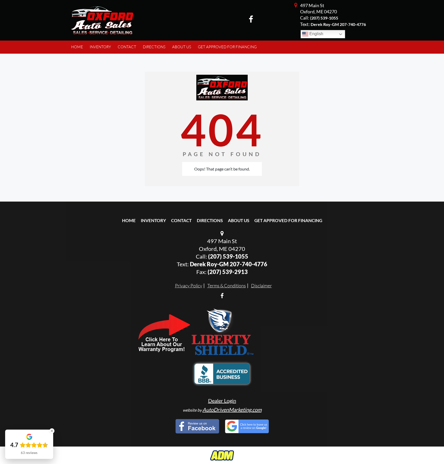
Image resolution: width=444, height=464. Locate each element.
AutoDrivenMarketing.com (232, 409)
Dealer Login (222, 400)
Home (129, 220)
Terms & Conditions (226, 285)
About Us (238, 220)
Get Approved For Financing (288, 220)
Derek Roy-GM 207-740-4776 (228, 264)
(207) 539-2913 (228, 271)
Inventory (153, 220)
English (315, 34)
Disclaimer (261, 285)
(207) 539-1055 (324, 17)
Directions (210, 220)
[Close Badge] (51, 430)
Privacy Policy (188, 285)
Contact (181, 220)
